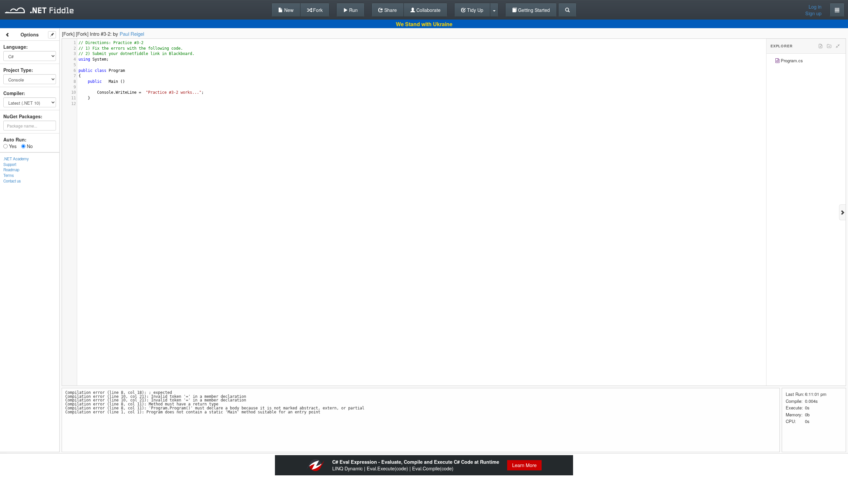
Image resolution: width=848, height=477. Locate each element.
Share (390, 10)
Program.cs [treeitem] (792, 60)
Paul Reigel (132, 33)
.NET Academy (16, 158)
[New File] (820, 46)
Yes (12, 146)
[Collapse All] (838, 46)
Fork (317, 10)
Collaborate (428, 10)
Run (353, 10)
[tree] (806, 61)
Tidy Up (474, 10)
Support (9, 164)
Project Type (17, 70)
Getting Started (533, 10)
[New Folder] (829, 46)
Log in (815, 6)
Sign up (813, 13)
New (288, 10)
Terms (8, 175)
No (29, 146)
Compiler (13, 93)
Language (14, 46)
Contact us (12, 181)
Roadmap (11, 169)
